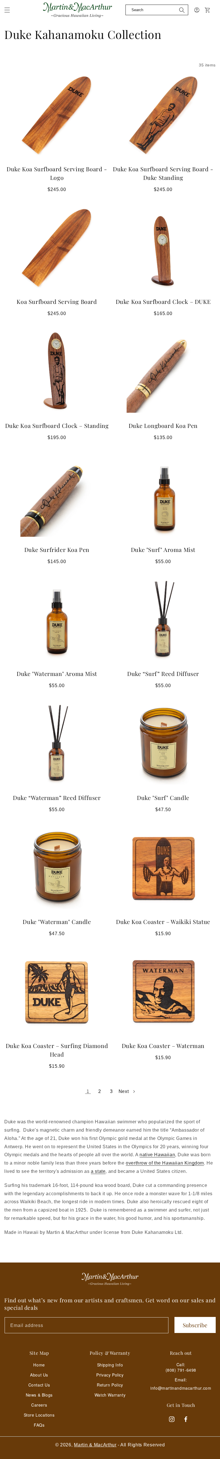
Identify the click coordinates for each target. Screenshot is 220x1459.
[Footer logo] (110, 1279)
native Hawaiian (157, 1154)
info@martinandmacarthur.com (180, 1388)
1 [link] (88, 1091)
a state (98, 1171)
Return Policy (110, 1385)
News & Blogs (39, 1395)
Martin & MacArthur (95, 1444)
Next (124, 1091)
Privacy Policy (109, 1375)
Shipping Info (110, 1365)
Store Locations (39, 1415)
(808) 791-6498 (181, 1370)
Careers (39, 1405)
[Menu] (10, 14)
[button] (7, 10)
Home (39, 1365)
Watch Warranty (110, 1395)
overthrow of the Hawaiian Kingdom (165, 1163)
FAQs (39, 1425)
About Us (39, 1375)
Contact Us (39, 1385)
